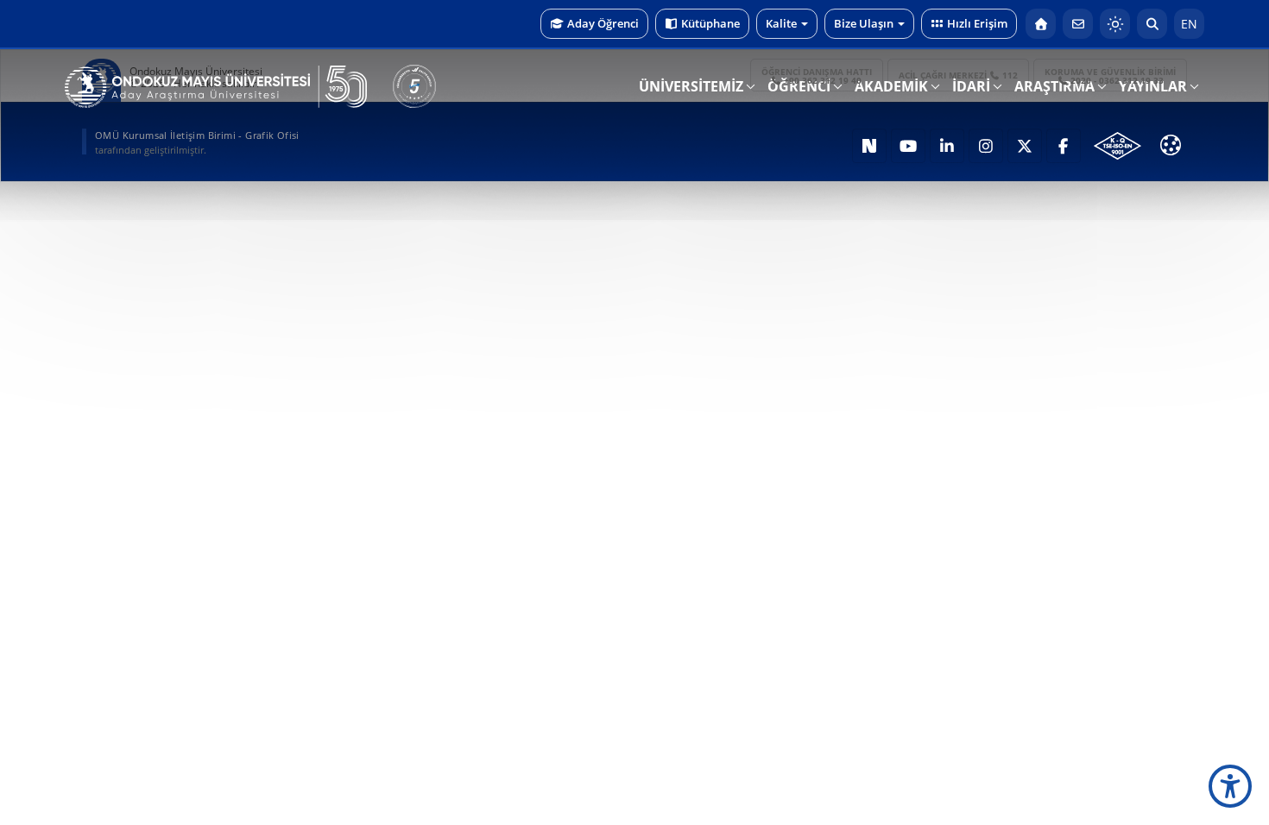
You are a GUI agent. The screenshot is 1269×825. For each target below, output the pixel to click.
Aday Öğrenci (603, 23)
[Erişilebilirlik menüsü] (1230, 786)
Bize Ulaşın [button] (863, 23)
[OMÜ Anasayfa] (1041, 24)
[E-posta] (1078, 24)
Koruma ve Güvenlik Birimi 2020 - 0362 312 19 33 (1110, 76)
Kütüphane (710, 23)
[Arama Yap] (1152, 24)
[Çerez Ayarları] (1170, 145)
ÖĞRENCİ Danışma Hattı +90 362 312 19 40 (816, 76)
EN (1189, 24)
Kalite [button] (781, 23)
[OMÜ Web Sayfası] (216, 87)
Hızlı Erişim (977, 23)
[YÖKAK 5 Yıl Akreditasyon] (414, 86)
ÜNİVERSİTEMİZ (691, 86)
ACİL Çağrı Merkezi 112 (959, 75)
